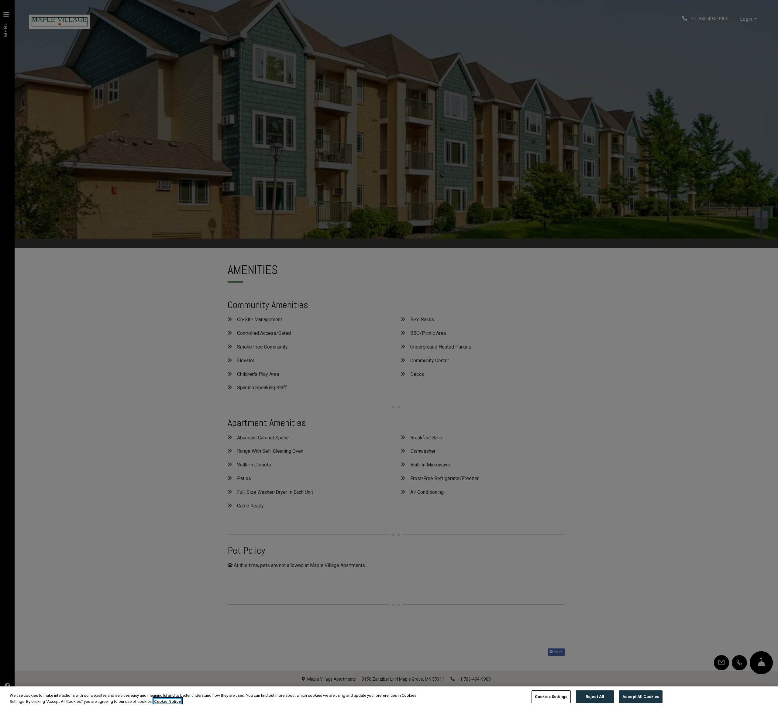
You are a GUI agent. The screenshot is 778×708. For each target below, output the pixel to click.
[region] (389, 697)
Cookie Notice (167, 701)
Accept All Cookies (640, 696)
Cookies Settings (551, 696)
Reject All (595, 696)
